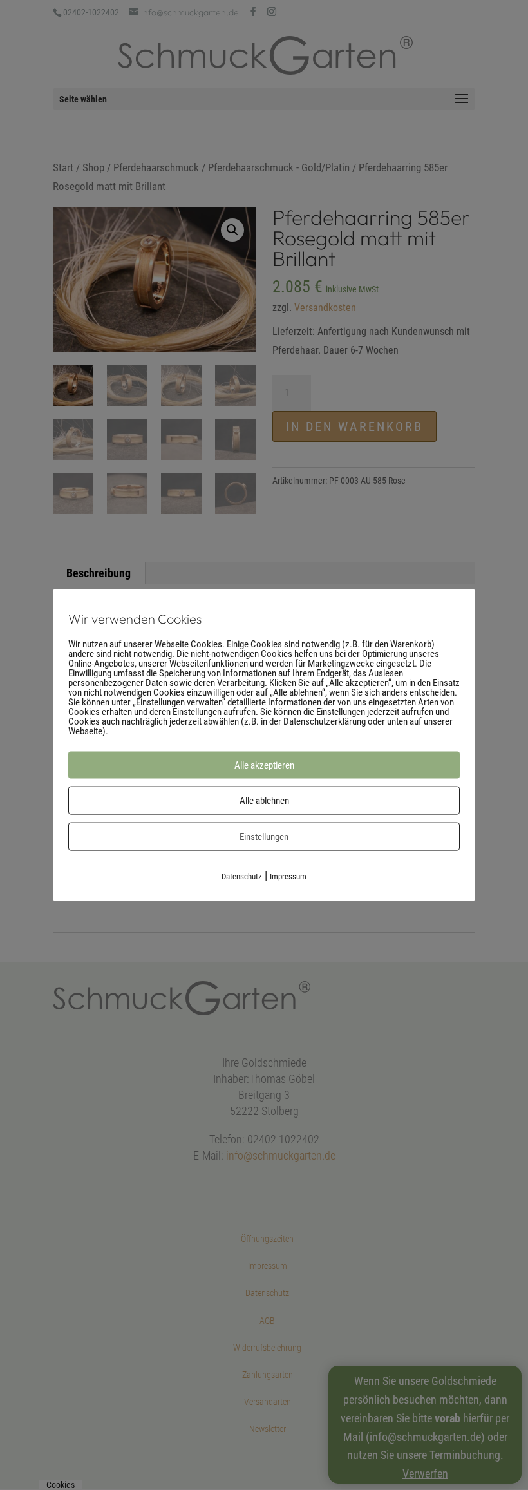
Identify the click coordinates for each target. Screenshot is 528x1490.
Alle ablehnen (264, 800)
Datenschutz (242, 876)
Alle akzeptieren (264, 764)
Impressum (288, 876)
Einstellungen (264, 836)
